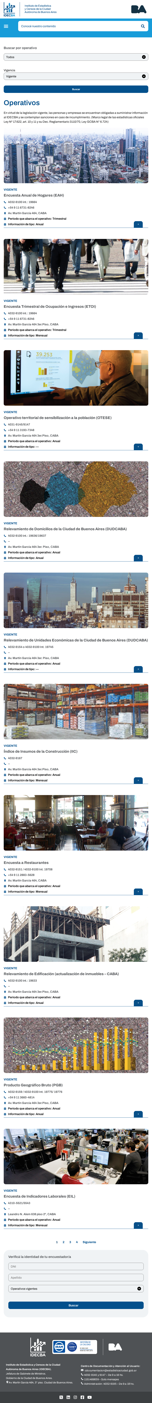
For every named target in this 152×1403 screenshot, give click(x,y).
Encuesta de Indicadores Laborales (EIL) (39, 1196)
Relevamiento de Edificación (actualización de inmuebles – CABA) (61, 974)
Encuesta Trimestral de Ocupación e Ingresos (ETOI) (50, 306)
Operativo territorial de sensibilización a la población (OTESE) (58, 418)
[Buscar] (142, 26)
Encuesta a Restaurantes (26, 863)
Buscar (76, 89)
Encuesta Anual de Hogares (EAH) (34, 195)
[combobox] (83, 26)
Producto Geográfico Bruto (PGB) (33, 1085)
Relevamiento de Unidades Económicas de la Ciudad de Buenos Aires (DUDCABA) (76, 640)
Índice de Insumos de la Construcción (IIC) (40, 751)
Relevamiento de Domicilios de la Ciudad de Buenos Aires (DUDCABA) (65, 529)
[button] (6, 26)
